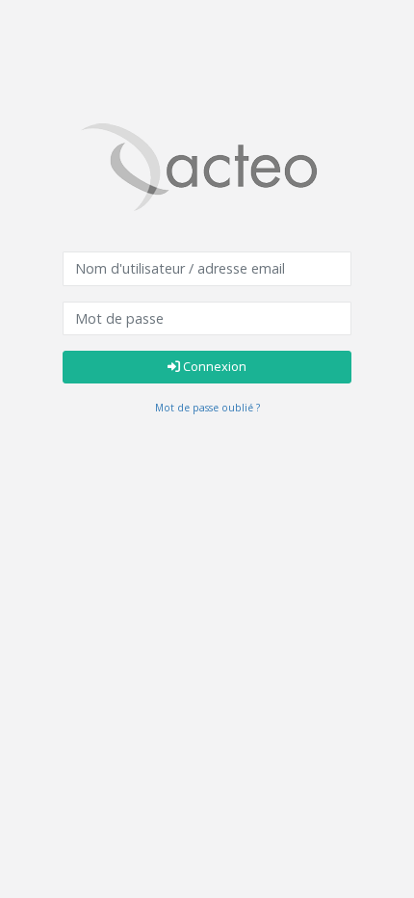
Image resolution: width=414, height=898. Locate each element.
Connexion (213, 366)
